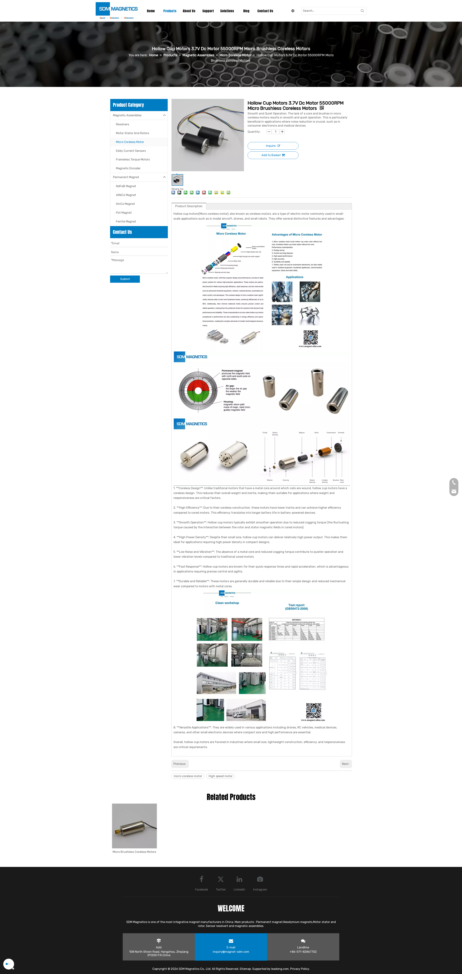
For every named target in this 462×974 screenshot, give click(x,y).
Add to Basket (271, 155)
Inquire (271, 145)
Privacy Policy (299, 969)
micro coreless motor (188, 776)
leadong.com (280, 969)
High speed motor (221, 776)
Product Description (188, 206)
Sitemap (245, 969)
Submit (125, 279)
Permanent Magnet (126, 177)
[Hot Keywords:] (362, 11)
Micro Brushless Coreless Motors (134, 852)
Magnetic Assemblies (127, 115)
